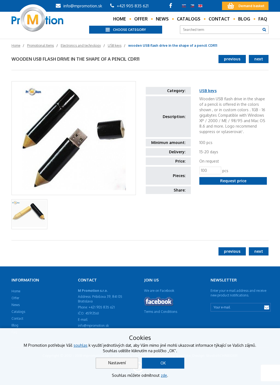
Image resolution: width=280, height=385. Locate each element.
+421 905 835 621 (132, 5)
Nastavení (117, 362)
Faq (262, 19)
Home (119, 19)
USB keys (208, 90)
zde (164, 375)
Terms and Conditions (160, 312)
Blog (244, 19)
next (258, 59)
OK (163, 363)
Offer (141, 19)
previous (232, 59)
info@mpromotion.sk (82, 5)
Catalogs (188, 19)
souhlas (81, 345)
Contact (219, 19)
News (162, 19)
